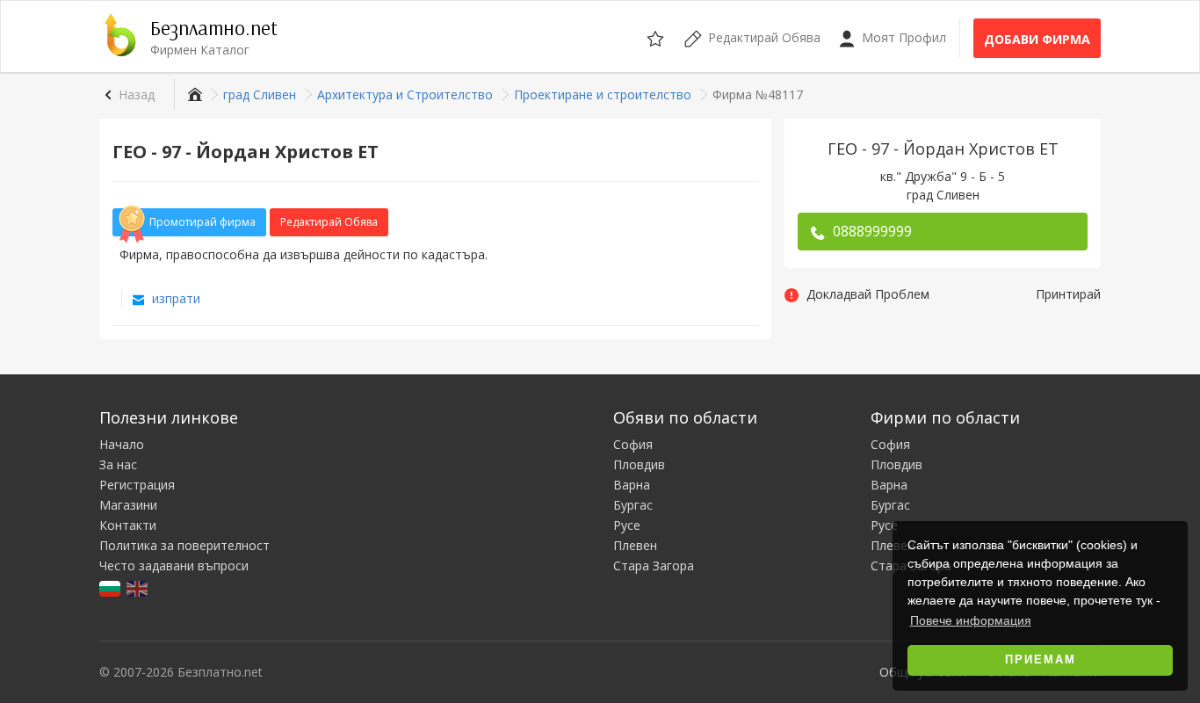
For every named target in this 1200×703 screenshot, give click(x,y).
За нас (118, 464)
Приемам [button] (1040, 660)
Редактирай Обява (329, 221)
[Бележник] (657, 36)
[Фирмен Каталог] (193, 94)
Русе (626, 525)
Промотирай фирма (202, 221)
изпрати (174, 298)
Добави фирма (1037, 39)
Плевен (635, 545)
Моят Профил (902, 37)
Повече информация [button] (970, 620)
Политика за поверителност (184, 545)
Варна (631, 484)
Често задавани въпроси (174, 565)
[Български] (111, 587)
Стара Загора (653, 565)
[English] (138, 587)
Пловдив (639, 464)
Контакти (127, 525)
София (633, 444)
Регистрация (137, 484)
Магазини (128, 504)
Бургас (633, 504)
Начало (121, 444)
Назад (137, 94)
